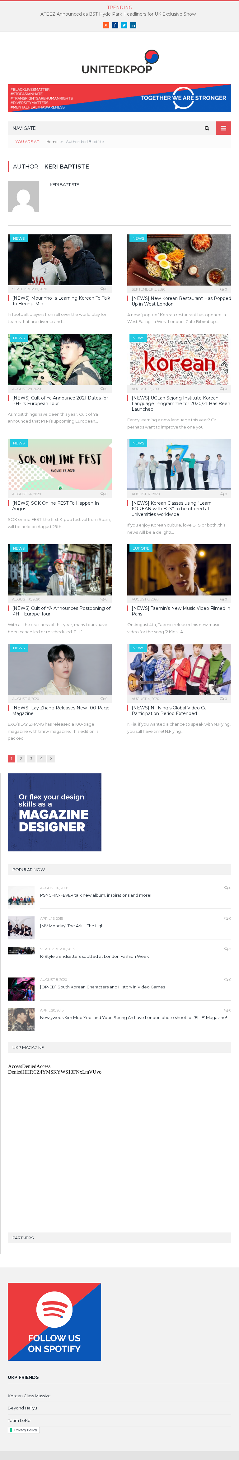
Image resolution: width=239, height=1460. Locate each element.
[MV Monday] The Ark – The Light (72, 925)
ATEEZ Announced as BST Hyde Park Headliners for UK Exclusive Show (118, 14)
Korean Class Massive (29, 1395)
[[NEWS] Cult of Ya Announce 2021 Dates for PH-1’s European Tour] (60, 361)
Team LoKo (19, 1420)
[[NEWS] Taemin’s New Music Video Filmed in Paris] (179, 571)
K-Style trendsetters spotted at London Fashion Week (94, 956)
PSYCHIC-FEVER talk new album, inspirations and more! (95, 895)
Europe (141, 548)
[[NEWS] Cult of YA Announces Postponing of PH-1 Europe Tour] (60, 571)
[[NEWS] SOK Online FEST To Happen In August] (60, 466)
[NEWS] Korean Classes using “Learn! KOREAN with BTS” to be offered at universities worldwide (172, 508)
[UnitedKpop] (119, 59)
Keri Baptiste (64, 184)
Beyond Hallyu (22, 1407)
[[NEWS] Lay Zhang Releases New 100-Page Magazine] (60, 671)
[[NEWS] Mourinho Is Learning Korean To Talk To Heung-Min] (60, 261)
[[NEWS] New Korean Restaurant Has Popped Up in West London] (179, 261)
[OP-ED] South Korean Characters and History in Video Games (102, 986)
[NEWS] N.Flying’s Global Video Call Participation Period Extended (170, 710)
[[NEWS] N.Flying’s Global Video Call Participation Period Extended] (179, 671)
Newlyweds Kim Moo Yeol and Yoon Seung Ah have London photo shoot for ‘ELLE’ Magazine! (133, 1017)
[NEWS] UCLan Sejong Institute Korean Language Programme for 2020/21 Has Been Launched (181, 403)
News (19, 238)
